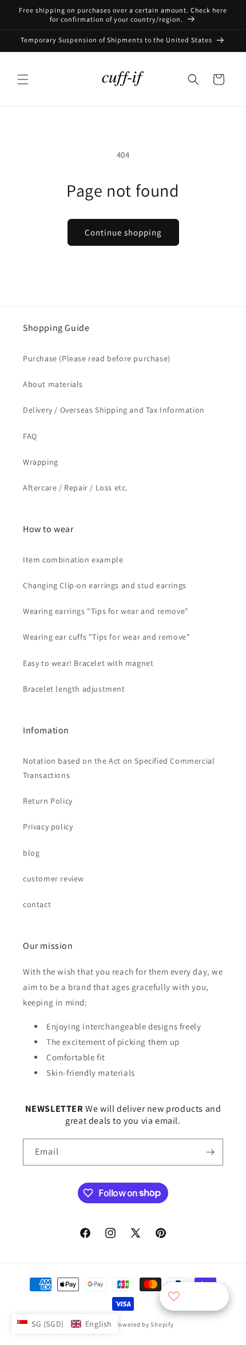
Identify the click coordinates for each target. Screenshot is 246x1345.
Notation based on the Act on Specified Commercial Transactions (119, 768)
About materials (53, 384)
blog (31, 853)
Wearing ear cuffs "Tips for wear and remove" (106, 637)
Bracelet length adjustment (74, 689)
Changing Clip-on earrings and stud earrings (105, 585)
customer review (53, 878)
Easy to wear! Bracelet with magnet (88, 663)
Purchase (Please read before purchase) (96, 358)
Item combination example (73, 559)
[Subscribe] (210, 1152)
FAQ (30, 436)
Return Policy (48, 801)
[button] (22, 79)
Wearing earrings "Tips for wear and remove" (106, 611)
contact (37, 904)
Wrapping (40, 462)
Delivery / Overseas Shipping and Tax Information (114, 410)
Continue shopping (123, 232)
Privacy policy (48, 826)
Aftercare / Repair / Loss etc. (75, 487)
